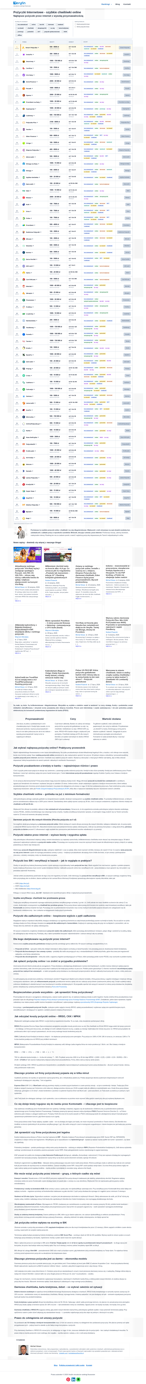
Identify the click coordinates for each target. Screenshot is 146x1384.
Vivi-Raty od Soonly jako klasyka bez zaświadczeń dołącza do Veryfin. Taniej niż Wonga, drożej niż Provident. (87, 627)
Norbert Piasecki (51, 580)
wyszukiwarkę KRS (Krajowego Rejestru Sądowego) (98, 1002)
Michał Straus (20, 587)
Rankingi (106, 4)
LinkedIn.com (63, 1353)
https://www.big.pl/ (33, 889)
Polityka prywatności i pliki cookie (72, 1365)
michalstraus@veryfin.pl (76, 1353)
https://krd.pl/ (24, 883)
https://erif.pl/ (24, 886)
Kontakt (127, 4)
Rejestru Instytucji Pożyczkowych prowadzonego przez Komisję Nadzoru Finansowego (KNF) (67, 999)
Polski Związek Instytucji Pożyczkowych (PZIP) (52, 789)
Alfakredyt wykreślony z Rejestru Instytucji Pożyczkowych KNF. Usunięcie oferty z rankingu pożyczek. (27, 629)
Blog (118, 4)
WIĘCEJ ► (18, 601)
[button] (111, 4)
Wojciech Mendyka (52, 630)
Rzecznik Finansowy (59, 987)
